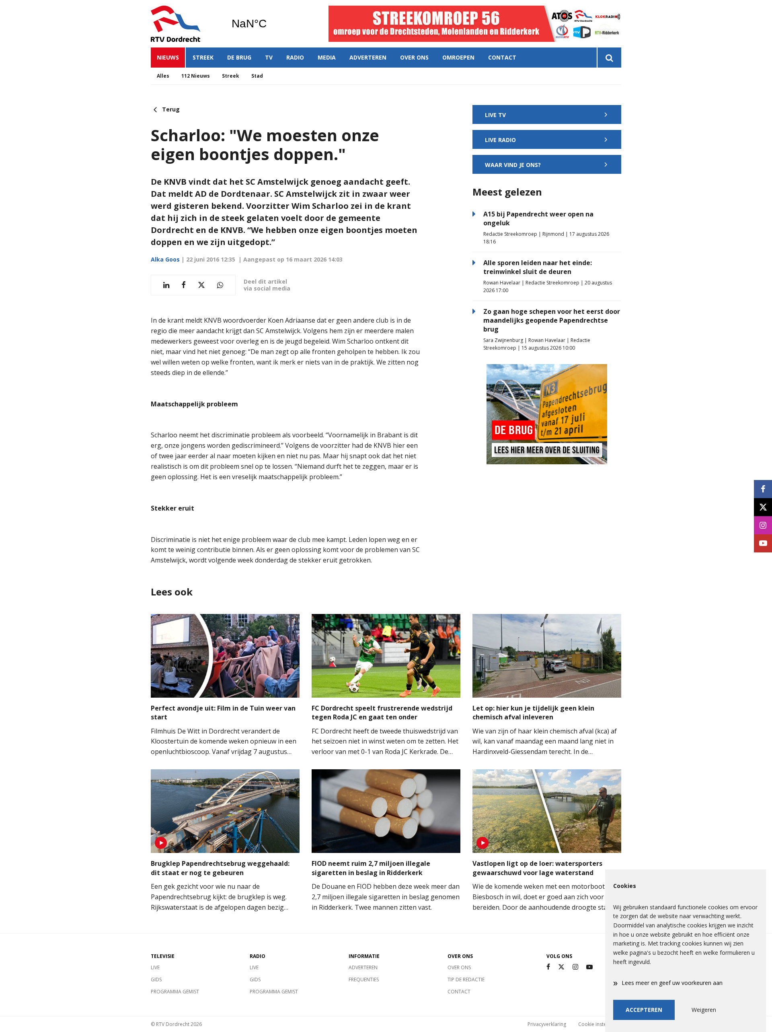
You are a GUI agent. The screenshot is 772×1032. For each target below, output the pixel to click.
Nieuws (168, 57)
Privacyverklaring (547, 1024)
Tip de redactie (466, 979)
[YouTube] (589, 967)
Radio (295, 57)
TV (269, 57)
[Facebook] (548, 967)
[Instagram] (575, 967)
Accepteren (644, 1009)
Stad (257, 75)
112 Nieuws (195, 75)
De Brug (239, 57)
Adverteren (367, 57)
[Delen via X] (201, 285)
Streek (203, 57)
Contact (502, 57)
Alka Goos (165, 259)
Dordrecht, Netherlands (269, 23)
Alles (163, 75)
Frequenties (364, 979)
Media (327, 57)
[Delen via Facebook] (183, 285)
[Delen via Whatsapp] (220, 285)
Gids (156, 979)
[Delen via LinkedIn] (166, 285)
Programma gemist (175, 991)
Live (155, 967)
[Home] (185, 24)
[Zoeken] (609, 57)
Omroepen (458, 57)
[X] (561, 967)
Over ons (414, 57)
